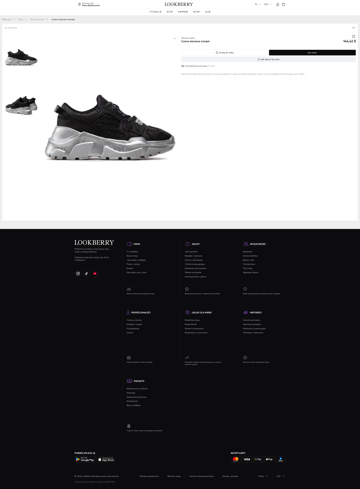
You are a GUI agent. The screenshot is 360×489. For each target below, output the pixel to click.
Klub (208, 11)
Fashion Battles (250, 256)
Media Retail (191, 324)
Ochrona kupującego (195, 264)
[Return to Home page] (179, 4)
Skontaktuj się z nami (137, 272)
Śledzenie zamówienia (195, 268)
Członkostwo (249, 264)
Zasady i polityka (230, 476)
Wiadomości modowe (137, 388)
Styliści (130, 332)
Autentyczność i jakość (195, 277)
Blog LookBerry (134, 405)
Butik (170, 11)
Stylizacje (155, 11)
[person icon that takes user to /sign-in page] (278, 4)
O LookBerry (132, 251)
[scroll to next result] (175, 126)
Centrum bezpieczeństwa (201, 476)
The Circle (247, 268)
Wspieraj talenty (250, 272)
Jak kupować (191, 251)
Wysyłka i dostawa (193, 256)
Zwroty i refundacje (194, 260)
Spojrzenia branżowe (136, 397)
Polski (261, 476)
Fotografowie (133, 328)
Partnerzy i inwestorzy (253, 332)
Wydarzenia (132, 401)
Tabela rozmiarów (193, 272)
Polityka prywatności (149, 476)
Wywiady (131, 393)
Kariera (130, 268)
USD (279, 476)
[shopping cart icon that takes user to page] (283, 4)
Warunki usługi (174, 476)
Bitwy (196, 11)
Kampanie (183, 11)
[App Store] (106, 459)
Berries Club (248, 260)
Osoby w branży (134, 320)
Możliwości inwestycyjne (254, 328)
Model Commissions (194, 328)
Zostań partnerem (251, 320)
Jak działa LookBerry (136, 260)
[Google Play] (85, 459)
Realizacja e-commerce (196, 332)
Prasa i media (133, 264)
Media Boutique (192, 320)
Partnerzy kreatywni (252, 324)
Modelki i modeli (134, 324)
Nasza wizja (132, 256)
